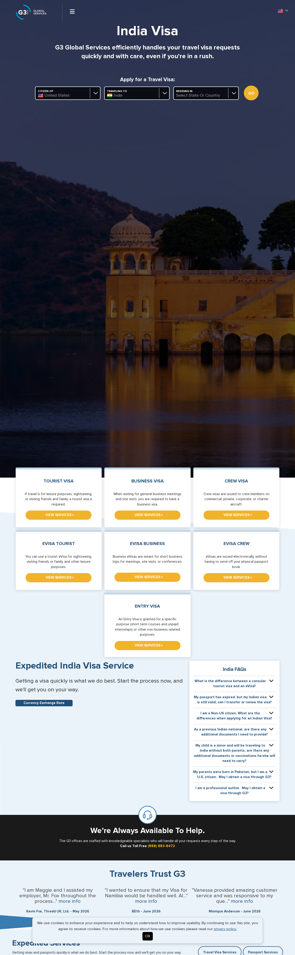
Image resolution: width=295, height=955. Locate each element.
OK (147, 936)
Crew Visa (236, 481)
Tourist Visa (59, 481)
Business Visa (147, 481)
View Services (60, 515)
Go (251, 93)
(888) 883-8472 (161, 846)
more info (70, 901)
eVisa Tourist (58, 544)
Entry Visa (147, 606)
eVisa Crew (236, 544)
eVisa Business (147, 544)
